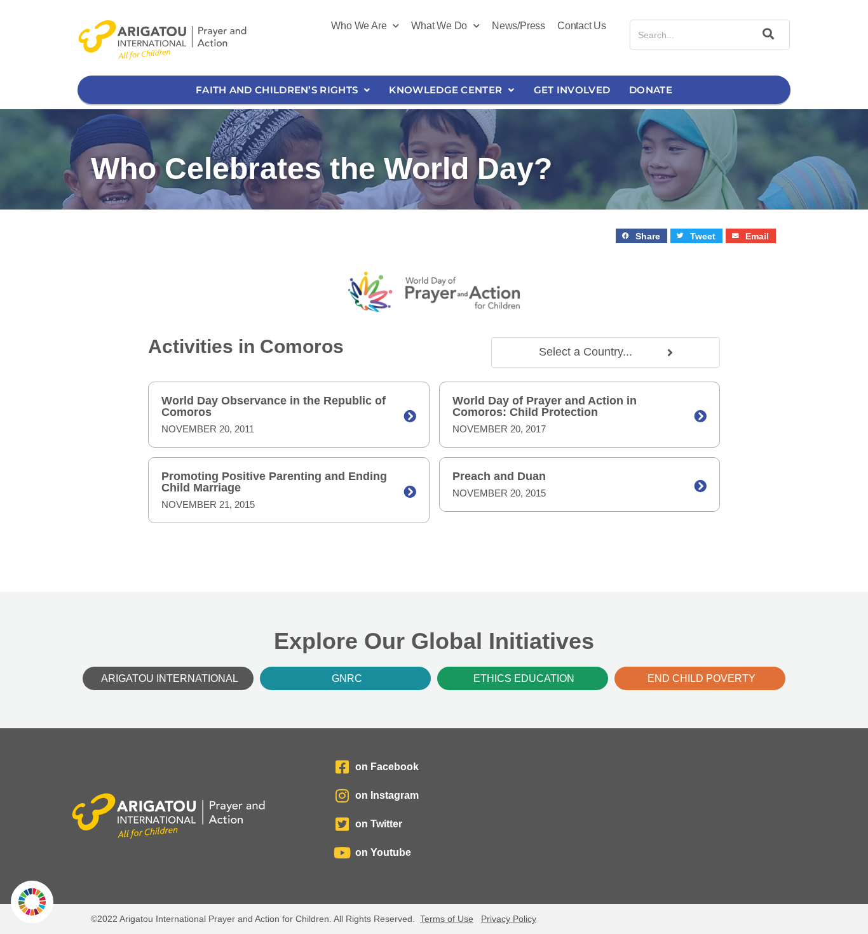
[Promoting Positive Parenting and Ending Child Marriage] (409, 492)
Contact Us (581, 25)
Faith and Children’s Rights (277, 90)
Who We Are (358, 25)
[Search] (766, 35)
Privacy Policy (508, 919)
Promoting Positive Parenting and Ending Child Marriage (274, 482)
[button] (641, 236)
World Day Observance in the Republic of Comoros (273, 406)
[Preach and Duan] (700, 486)
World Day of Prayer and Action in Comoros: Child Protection (544, 406)
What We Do (439, 25)
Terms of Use (446, 919)
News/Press (518, 25)
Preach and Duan (499, 476)
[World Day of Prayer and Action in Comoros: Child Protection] (700, 416)
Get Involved (572, 90)
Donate (650, 90)
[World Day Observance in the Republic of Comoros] (409, 416)
